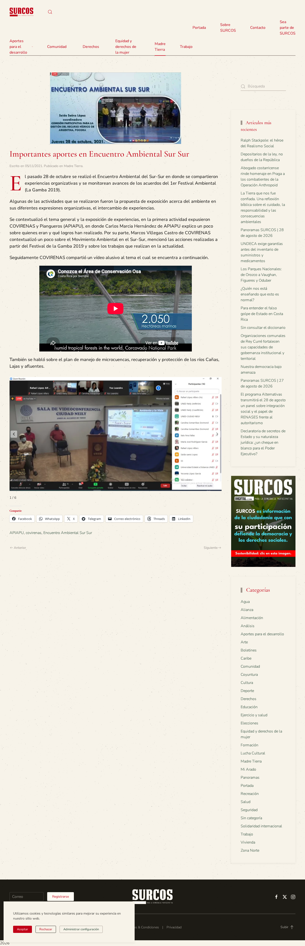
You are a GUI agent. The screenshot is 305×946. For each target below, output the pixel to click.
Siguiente (211, 547)
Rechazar (45, 929)
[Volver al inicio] (21, 12)
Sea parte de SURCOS (287, 27)
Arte (244, 642)
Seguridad (249, 810)
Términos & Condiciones (141, 927)
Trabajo (186, 46)
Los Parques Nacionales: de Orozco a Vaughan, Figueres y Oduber (261, 274)
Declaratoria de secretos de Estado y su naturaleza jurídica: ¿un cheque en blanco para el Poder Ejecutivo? (263, 442)
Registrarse (60, 896)
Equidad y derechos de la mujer (125, 46)
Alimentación (252, 617)
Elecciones (249, 723)
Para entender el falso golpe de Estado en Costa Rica (262, 313)
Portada (199, 27)
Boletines (249, 650)
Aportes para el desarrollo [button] (18, 46)
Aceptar (22, 929)
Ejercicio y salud (254, 715)
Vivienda (248, 842)
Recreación (250, 793)
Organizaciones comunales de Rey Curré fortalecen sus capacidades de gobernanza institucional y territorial (263, 347)
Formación (249, 745)
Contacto (257, 27)
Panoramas (250, 777)
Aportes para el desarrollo (262, 634)
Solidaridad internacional (261, 826)
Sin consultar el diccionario (263, 327)
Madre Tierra (160, 46)
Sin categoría (251, 818)
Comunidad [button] (56, 46)
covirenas (33, 532)
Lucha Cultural (253, 753)
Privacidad (174, 927)
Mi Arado (248, 769)
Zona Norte (250, 850)
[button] (50, 12)
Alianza (247, 609)
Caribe (246, 658)
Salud (245, 801)
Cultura (247, 682)
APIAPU (17, 532)
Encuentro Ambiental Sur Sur (67, 532)
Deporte (247, 690)
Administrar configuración (81, 929)
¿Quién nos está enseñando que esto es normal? (260, 294)
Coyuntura (249, 674)
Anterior (20, 547)
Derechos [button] (91, 46)
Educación (249, 707)
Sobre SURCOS (228, 27)
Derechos (248, 699)
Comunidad (250, 666)
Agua (245, 601)
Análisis (247, 626)
